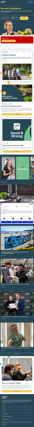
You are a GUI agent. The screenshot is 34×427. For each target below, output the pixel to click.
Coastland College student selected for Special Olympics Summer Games (15, 348)
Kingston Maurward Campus (14, 18)
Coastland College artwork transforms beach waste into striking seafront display (15, 252)
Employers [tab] (30, 51)
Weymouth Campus (5, 18)
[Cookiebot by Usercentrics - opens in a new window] (29, 204)
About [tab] (28, 206)
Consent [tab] (6, 206)
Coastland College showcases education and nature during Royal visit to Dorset (15, 285)
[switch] (13, 218)
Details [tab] (17, 206)
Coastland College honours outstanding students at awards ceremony (15, 316)
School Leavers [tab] (5, 51)
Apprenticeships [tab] (23, 51)
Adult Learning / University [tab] (14, 51)
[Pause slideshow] (18, 5)
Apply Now (23, 18)
